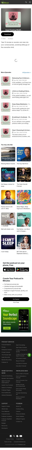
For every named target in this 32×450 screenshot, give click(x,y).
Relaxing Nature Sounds (8, 163)
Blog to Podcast (20, 361)
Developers (5, 428)
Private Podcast (6, 352)
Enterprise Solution (7, 349)
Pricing (3, 347)
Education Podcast (21, 366)
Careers (18, 411)
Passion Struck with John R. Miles (6, 207)
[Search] (26, 2)
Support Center (6, 406)
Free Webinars (5, 411)
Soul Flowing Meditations (14, 30)
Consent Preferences (19, 441)
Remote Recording (6, 359)
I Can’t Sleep (4, 251)
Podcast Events (6, 414)
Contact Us (19, 421)
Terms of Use (7, 441)
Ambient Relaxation (7, 395)
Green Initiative (20, 416)
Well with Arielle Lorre (7, 229)
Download (7, 34)
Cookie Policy (19, 439)
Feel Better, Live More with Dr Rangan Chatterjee (23, 230)
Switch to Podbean (7, 387)
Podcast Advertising (7, 376)
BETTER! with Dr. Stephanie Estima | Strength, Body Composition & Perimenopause (22, 253)
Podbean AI (5, 362)
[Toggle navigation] (30, 2)
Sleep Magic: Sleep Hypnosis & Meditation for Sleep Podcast (23, 208)
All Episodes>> (26, 72)
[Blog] (17, 436)
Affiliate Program (20, 419)
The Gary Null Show (22, 163)
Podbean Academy (7, 416)
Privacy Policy (10, 439)
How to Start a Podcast (22, 373)
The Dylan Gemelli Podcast (22, 185)
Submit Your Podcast (7, 385)
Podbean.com (21, 444)
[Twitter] (14, 436)
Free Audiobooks (6, 392)
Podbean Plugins (6, 390)
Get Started (16, 299)
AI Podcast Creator (21, 358)
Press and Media (20, 414)
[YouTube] (21, 436)
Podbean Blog (20, 409)
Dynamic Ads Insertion (8, 378)
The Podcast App (6, 354)
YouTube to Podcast (21, 363)
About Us (18, 406)
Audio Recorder (6, 357)
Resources (4, 425)
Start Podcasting (20, 345)
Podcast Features (6, 344)
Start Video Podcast (21, 347)
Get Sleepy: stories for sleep (7, 185)
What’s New (5, 409)
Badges (4, 423)
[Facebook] (11, 436)
